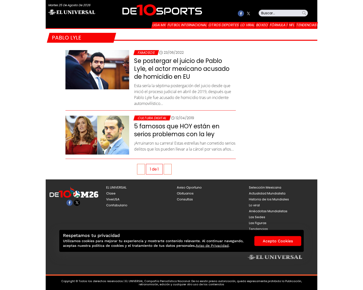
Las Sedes (257, 217)
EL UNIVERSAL (116, 187)
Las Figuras (257, 223)
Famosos (146, 52)
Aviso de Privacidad (212, 246)
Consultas (185, 199)
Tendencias (306, 24)
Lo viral (247, 24)
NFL (292, 24)
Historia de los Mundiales (269, 199)
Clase (111, 193)
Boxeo (262, 24)
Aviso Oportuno (189, 187)
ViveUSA (113, 199)
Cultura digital (152, 118)
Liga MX (159, 24)
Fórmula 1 (278, 24)
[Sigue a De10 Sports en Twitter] (248, 13)
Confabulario (116, 205)
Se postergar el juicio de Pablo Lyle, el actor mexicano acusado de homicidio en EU (181, 69)
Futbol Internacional (187, 24)
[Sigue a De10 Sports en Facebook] (241, 13)
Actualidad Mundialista (267, 193)
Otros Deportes (223, 24)
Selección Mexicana (265, 187)
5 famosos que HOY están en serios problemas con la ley (177, 130)
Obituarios (185, 193)
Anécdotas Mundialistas (268, 211)
